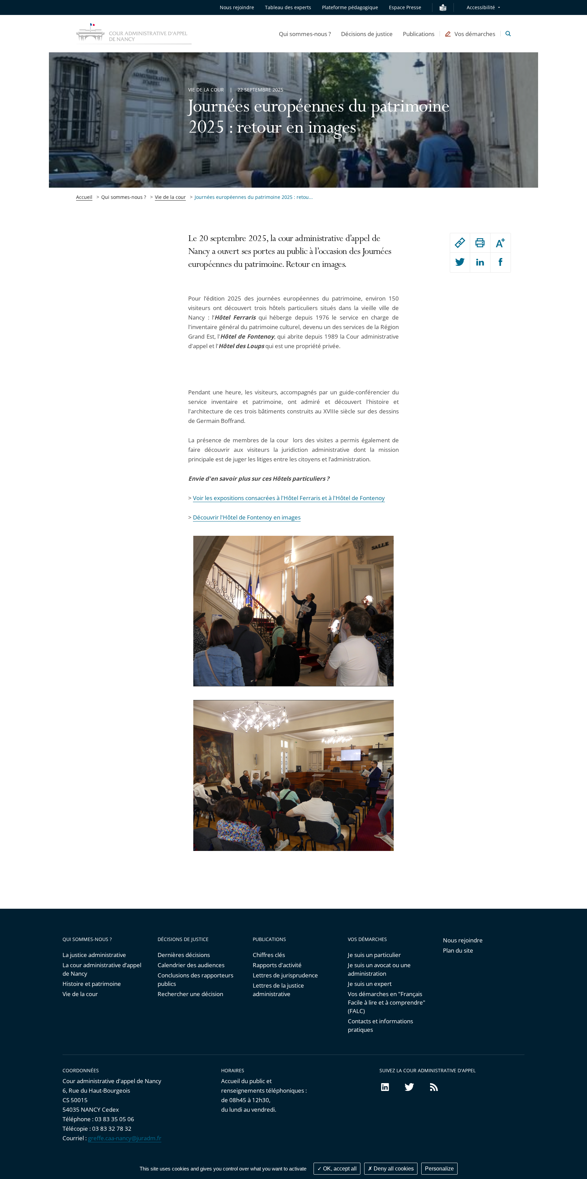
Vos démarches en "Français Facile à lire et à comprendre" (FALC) (386, 1002)
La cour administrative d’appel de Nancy (102, 969)
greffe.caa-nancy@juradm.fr (124, 1138)
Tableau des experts (288, 7)
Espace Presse (405, 7)
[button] (305, 33)
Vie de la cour (170, 197)
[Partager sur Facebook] (501, 262)
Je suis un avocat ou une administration (379, 969)
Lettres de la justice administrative (278, 989)
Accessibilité (481, 7)
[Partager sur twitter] (460, 262)
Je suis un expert (370, 984)
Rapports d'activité (277, 965)
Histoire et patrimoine (92, 984)
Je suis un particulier (374, 955)
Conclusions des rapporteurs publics (195, 979)
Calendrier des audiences (191, 965)
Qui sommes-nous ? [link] (123, 197)
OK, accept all (339, 1169)
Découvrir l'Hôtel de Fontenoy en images (247, 517)
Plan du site (458, 950)
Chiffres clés (269, 955)
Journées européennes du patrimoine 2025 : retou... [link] (254, 197)
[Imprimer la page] (480, 242)
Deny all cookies (393, 1169)
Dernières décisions (184, 955)
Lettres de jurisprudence (285, 975)
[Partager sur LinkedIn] (480, 262)
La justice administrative (94, 955)
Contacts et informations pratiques (380, 1025)
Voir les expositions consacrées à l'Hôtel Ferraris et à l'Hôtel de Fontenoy (289, 498)
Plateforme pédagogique (350, 7)
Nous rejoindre (237, 7)
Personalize (439, 1169)
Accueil (84, 197)
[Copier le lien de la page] (460, 242)
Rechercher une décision (190, 994)
